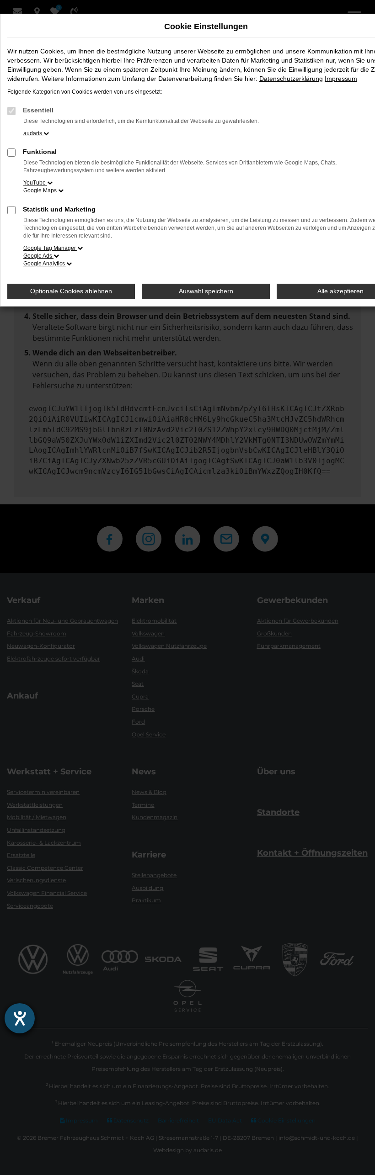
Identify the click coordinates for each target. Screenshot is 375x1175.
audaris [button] (33, 133)
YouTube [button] (35, 183)
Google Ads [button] (38, 256)
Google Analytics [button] (44, 263)
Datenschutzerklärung (291, 78)
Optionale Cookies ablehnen (71, 291)
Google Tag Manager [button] (50, 248)
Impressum (341, 78)
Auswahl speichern (206, 291)
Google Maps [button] (40, 190)
